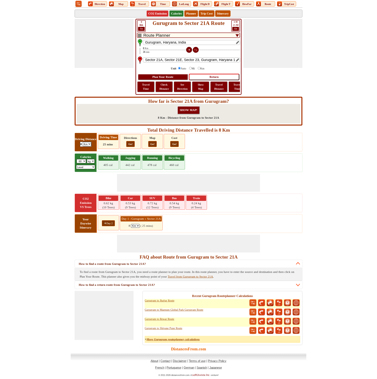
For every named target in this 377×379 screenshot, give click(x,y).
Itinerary (223, 13)
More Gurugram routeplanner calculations (173, 339)
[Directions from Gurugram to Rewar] (261, 321)
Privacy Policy (217, 361)
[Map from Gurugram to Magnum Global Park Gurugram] (270, 312)
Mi (193, 68)
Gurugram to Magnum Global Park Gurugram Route (174, 309)
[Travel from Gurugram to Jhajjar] (279, 303)
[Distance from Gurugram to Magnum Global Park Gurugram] (253, 312)
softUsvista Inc (201, 375)
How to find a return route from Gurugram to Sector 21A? (117, 284)
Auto (183, 68)
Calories (176, 13)
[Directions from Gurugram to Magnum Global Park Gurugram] (261, 312)
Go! (130, 144)
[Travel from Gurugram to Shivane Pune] (279, 330)
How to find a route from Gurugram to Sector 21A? (112, 263)
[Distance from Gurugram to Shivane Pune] (253, 330)
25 (235, 25)
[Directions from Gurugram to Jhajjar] (261, 303)
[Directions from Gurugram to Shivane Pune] (261, 330)
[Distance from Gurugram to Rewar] (253, 321)
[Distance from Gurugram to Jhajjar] (253, 303)
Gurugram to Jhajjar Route (159, 300)
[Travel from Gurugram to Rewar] (279, 321)
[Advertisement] (104, 43)
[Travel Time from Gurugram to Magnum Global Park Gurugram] (287, 312)
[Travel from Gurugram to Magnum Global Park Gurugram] (279, 312)
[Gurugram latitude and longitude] (296, 303)
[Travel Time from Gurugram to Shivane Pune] (287, 330)
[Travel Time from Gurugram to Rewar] (287, 321)
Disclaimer (180, 361)
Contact (165, 361)
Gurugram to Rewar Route (159, 319)
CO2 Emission (157, 13)
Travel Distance (219, 86)
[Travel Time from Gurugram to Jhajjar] (287, 303)
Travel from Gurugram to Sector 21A (190, 276)
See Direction (182, 86)
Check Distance (164, 86)
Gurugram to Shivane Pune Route (163, 328)
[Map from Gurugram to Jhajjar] (270, 303)
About (154, 361)
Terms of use (197, 361)
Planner (191, 13)
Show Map (201, 86)
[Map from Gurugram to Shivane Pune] (270, 330)
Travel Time (146, 86)
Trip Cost (206, 13)
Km (202, 68)
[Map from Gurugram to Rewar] (270, 321)
